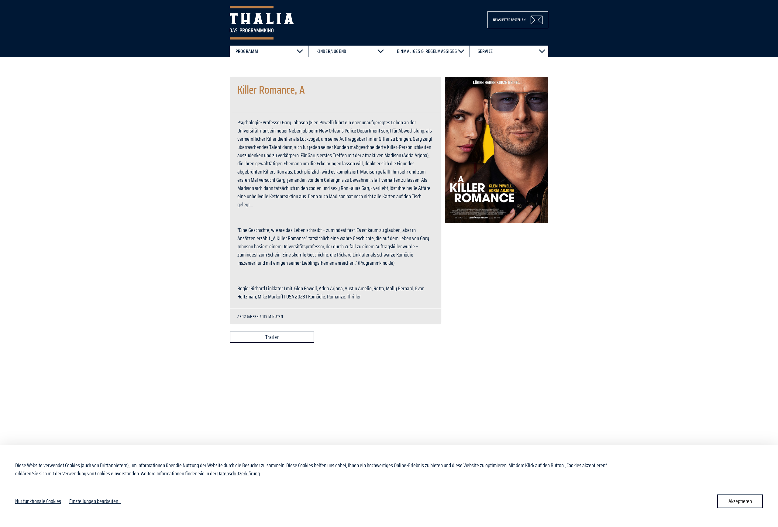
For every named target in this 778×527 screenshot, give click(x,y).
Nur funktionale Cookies (38, 501)
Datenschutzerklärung (238, 473)
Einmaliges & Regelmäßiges (427, 51)
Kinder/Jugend (331, 51)
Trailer (272, 337)
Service (485, 51)
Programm (247, 51)
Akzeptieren (740, 501)
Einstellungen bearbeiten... (95, 501)
